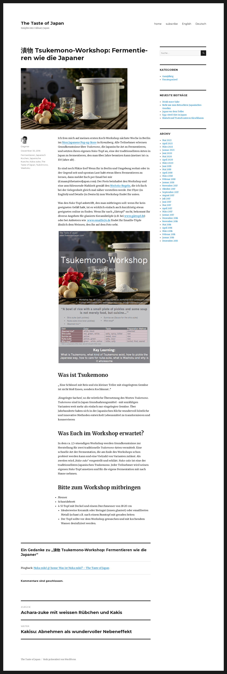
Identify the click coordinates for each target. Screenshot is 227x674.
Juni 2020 (167, 153)
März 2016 (167, 231)
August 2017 (168, 195)
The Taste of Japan (42, 23)
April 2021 (167, 143)
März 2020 (167, 163)
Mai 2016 (166, 224)
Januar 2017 (168, 215)
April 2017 (167, 208)
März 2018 (167, 176)
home (158, 23)
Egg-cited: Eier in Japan (174, 115)
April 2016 (167, 228)
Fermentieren (28, 155)
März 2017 (167, 211)
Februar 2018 (168, 179)
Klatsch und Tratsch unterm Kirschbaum (183, 118)
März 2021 (167, 146)
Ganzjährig (168, 76)
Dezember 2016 (170, 218)
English (186, 23)
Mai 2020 (167, 156)
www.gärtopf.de (134, 215)
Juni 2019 (166, 166)
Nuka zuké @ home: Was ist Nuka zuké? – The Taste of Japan (71, 567)
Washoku (25, 168)
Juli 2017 (166, 198)
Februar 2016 (168, 234)
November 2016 (170, 221)
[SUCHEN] (203, 53)
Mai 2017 (166, 205)
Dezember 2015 (170, 241)
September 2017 (170, 192)
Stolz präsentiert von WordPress (59, 659)
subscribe (172, 23)
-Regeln (120, 185)
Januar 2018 (168, 182)
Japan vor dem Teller (173, 111)
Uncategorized (169, 79)
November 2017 (170, 185)
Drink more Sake (170, 102)
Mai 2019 (166, 169)
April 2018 (167, 172)
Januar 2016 (168, 237)
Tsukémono (42, 165)
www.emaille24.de (98, 220)
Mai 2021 (166, 140)
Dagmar (25, 146)
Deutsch (200, 23)
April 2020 (167, 159)
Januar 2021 (168, 150)
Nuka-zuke (35, 161)
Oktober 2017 (168, 189)
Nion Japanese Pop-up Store (79, 142)
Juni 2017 (166, 202)
